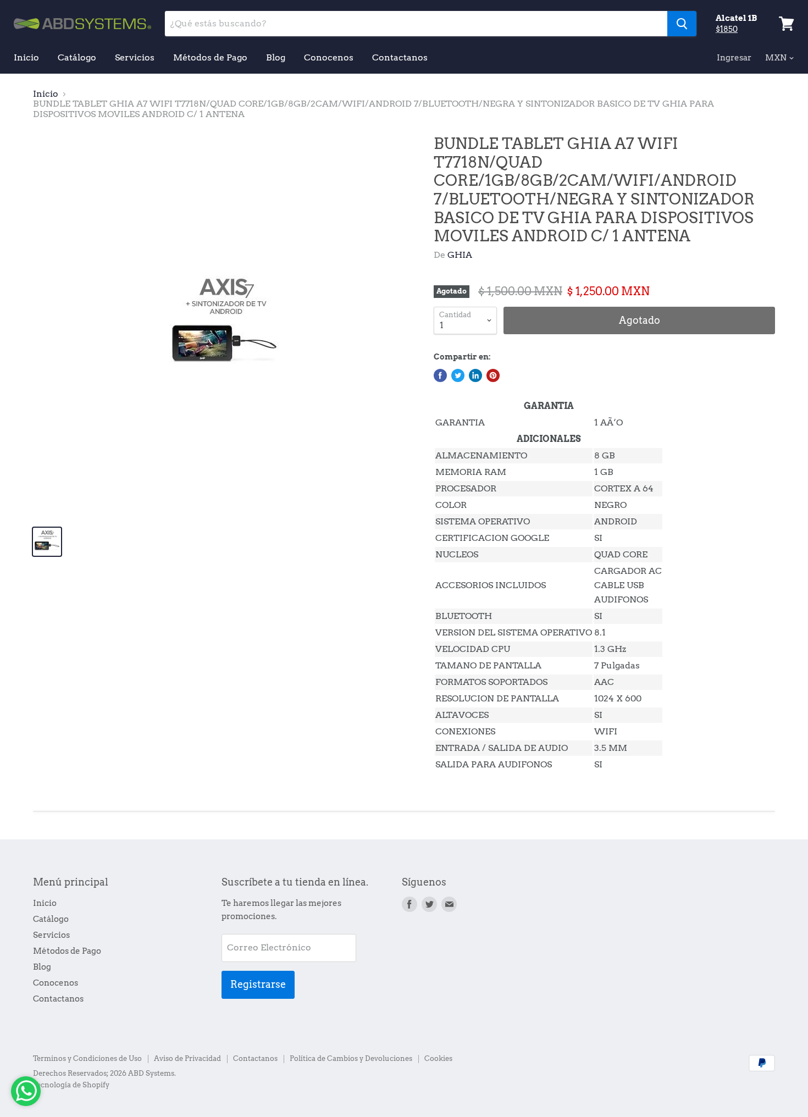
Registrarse (258, 984)
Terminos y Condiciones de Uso (87, 1058)
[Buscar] (681, 23)
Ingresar (734, 58)
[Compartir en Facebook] (440, 375)
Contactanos (400, 57)
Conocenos (328, 57)
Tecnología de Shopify (71, 1085)
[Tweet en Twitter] (457, 375)
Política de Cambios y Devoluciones (351, 1058)
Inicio (26, 57)
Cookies (438, 1058)
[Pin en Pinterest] (493, 375)
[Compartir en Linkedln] (475, 375)
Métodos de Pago (210, 57)
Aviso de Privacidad (187, 1058)
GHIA (459, 255)
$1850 (727, 29)
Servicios (134, 57)
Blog (275, 57)
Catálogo (77, 57)
